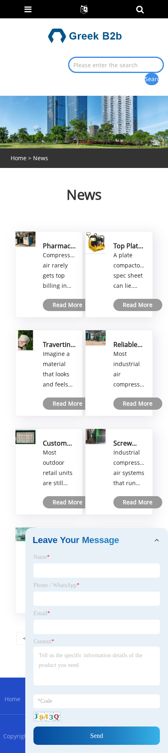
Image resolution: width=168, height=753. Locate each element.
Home (12, 699)
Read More (67, 305)
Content (43, 641)
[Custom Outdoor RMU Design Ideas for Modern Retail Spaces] (25, 435)
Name (41, 557)
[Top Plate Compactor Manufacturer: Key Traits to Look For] (96, 242)
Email (41, 613)
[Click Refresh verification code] (46, 716)
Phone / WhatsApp (56, 585)
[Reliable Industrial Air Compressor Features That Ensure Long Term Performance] (96, 337)
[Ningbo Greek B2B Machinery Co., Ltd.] (85, 35)
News (40, 158)
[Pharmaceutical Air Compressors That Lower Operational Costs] (25, 238)
